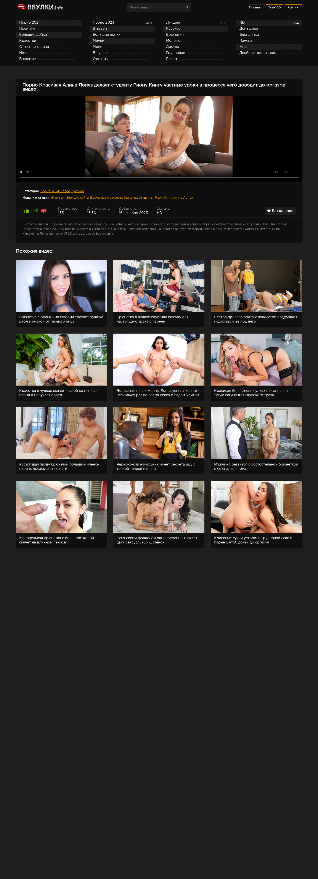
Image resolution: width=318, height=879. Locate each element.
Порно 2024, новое (55, 191)
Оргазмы (130, 197)
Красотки (114, 197)
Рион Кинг (163, 197)
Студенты (146, 197)
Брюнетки (98, 197)
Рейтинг (293, 7)
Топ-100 (274, 7)
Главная (255, 7)
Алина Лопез (182, 197)
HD (159, 213)
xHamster (57, 197)
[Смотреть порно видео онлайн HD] (54, 7)
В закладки (280, 211)
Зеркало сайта (77, 197)
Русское (77, 191)
